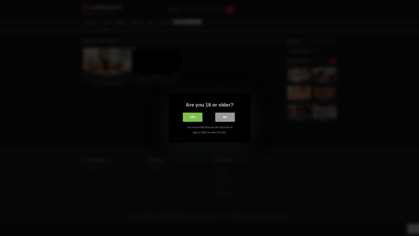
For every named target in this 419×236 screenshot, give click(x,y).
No (225, 117)
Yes (192, 117)
